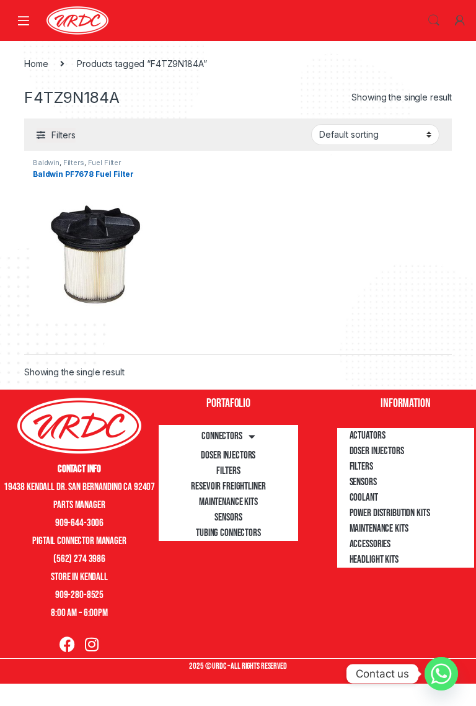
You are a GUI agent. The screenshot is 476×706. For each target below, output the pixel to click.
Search (434, 20)
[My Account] (460, 20)
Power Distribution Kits (390, 513)
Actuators (368, 435)
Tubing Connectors (228, 533)
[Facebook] (67, 644)
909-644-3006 (79, 523)
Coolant (364, 497)
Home (36, 63)
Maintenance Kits (228, 502)
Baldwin (46, 162)
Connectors (221, 436)
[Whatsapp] (441, 673)
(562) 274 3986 (79, 559)
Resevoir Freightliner (228, 486)
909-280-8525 (79, 595)
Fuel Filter (104, 162)
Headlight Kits (374, 559)
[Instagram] (91, 644)
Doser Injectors (228, 455)
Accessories (370, 544)
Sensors (228, 517)
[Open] (23, 20)
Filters (73, 162)
